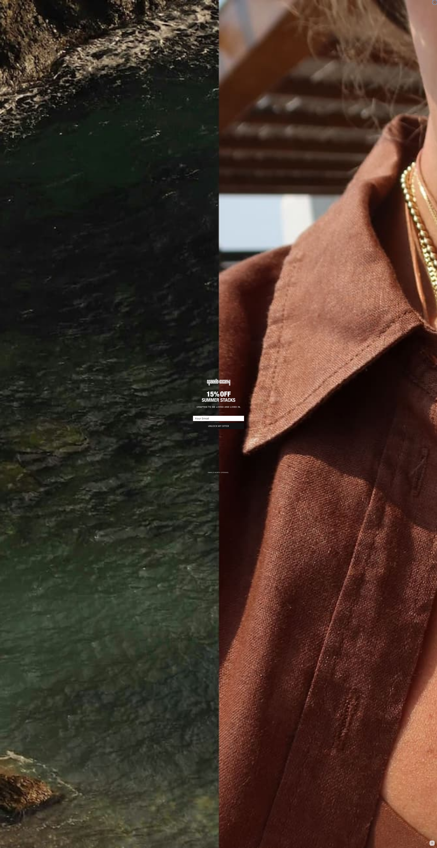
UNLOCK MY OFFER (218, 426)
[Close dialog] (434, 2)
